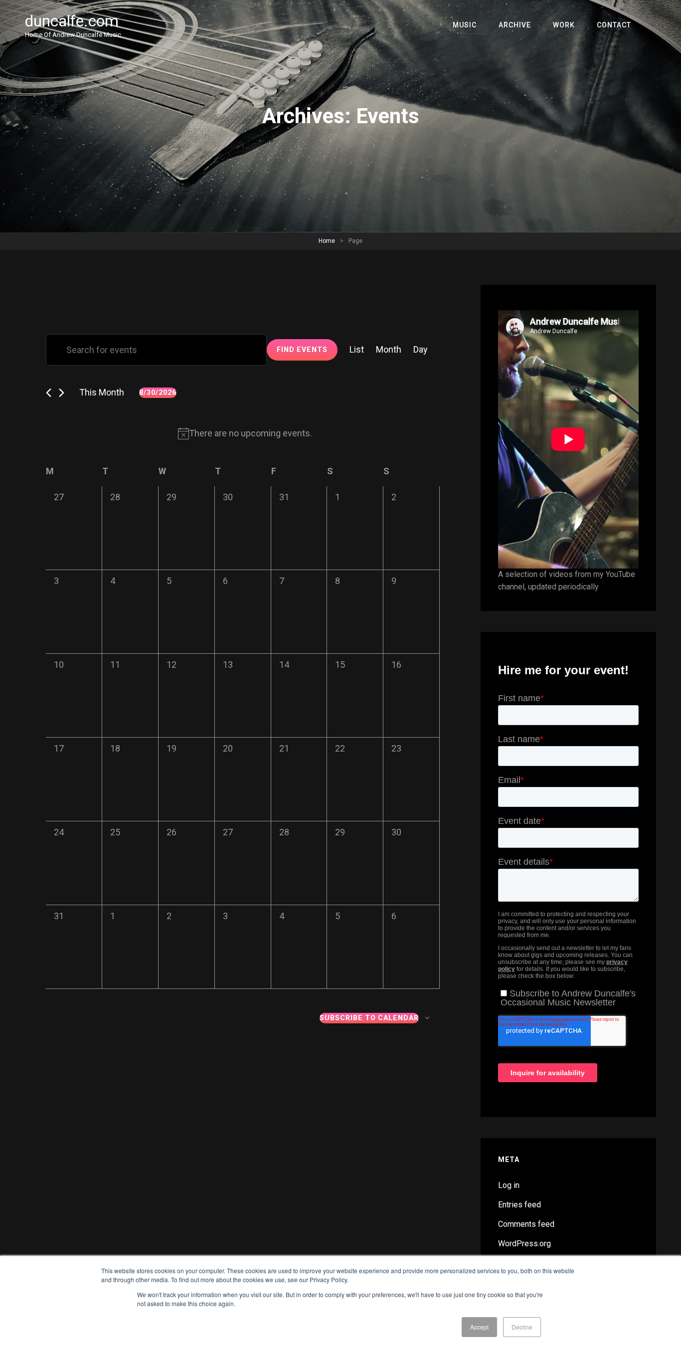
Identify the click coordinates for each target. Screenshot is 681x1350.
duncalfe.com (72, 20)
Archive (515, 25)
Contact (614, 25)
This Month (101, 392)
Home (327, 240)
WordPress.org (524, 1243)
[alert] (245, 433)
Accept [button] (479, 1327)
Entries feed (519, 1204)
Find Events (302, 350)
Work (564, 25)
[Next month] (61, 392)
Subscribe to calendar (369, 1018)
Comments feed (526, 1224)
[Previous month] (48, 392)
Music (465, 25)
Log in (508, 1185)
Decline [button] (521, 1327)
